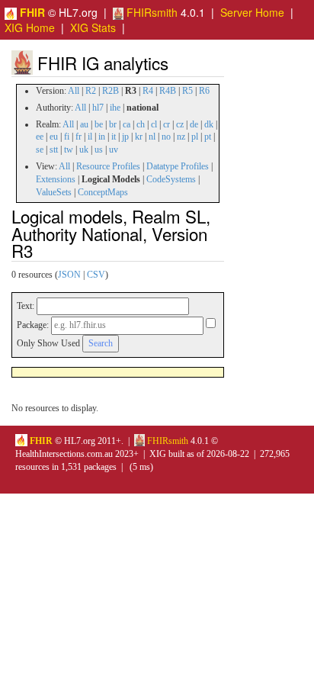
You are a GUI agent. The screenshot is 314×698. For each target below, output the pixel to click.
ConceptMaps (103, 192)
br (113, 124)
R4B (167, 90)
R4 (148, 90)
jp (125, 136)
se (39, 149)
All (73, 90)
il (90, 136)
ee (39, 136)
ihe (115, 107)
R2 (90, 90)
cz (180, 124)
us (99, 149)
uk (83, 149)
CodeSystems (171, 179)
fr (78, 136)
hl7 (98, 107)
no (166, 136)
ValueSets (54, 192)
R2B (110, 90)
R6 (204, 90)
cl (154, 124)
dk (208, 124)
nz (181, 136)
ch (140, 124)
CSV (96, 274)
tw (68, 149)
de (194, 124)
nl (152, 136)
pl (194, 136)
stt (54, 149)
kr (139, 136)
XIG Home (30, 27)
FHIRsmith (150, 12)
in (101, 136)
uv (113, 149)
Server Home (252, 12)
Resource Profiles (108, 166)
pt (207, 136)
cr (166, 124)
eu (54, 136)
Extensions (55, 179)
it (113, 136)
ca (126, 124)
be (99, 124)
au (84, 124)
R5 (187, 90)
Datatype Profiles (177, 166)
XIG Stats (93, 27)
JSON (69, 274)
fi (66, 136)
